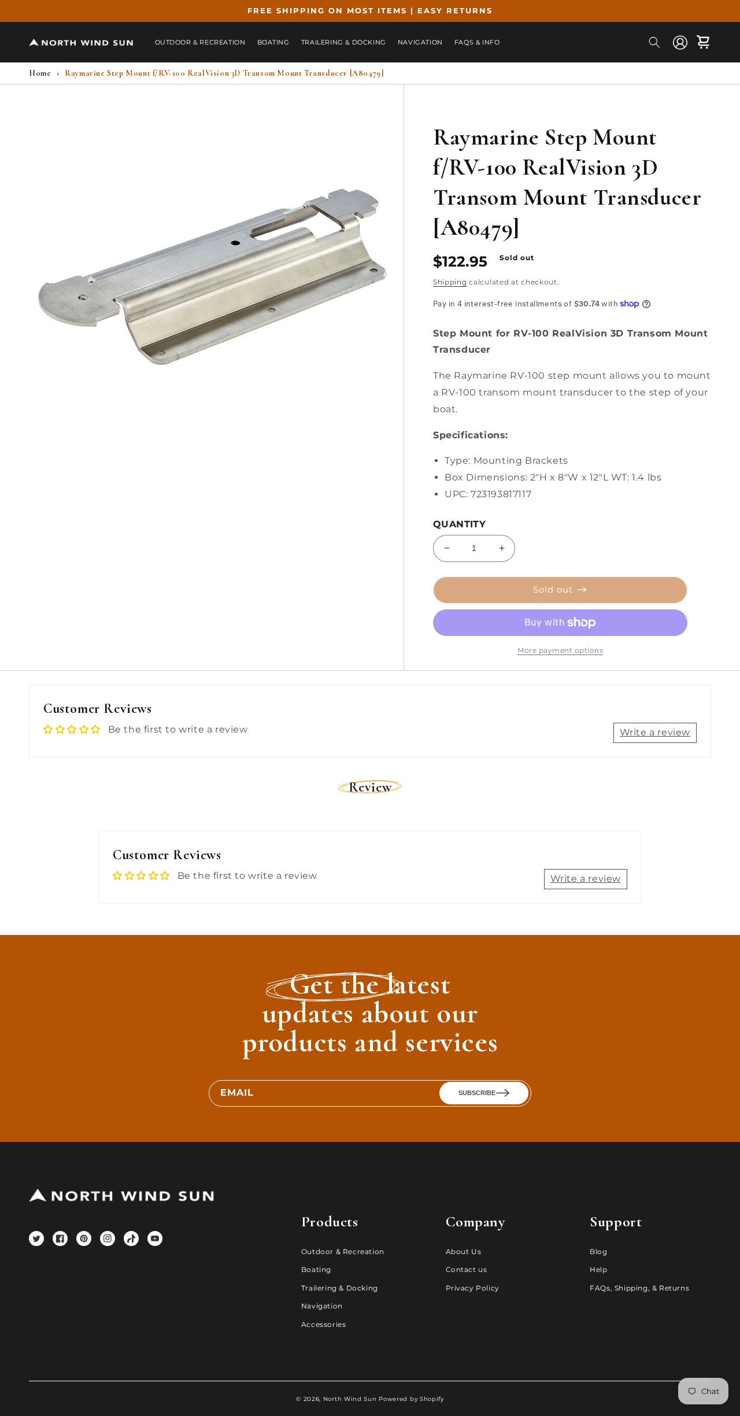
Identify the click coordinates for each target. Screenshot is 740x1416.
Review (370, 787)
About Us (464, 1251)
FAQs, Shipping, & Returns (639, 1288)
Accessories (323, 1324)
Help (598, 1269)
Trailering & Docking (339, 1288)
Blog (598, 1251)
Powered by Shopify (411, 1399)
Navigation (322, 1306)
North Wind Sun (350, 1399)
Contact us (466, 1269)
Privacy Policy (473, 1288)
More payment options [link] (560, 650)
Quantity (459, 524)
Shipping (450, 282)
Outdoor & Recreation (342, 1251)
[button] (654, 42)
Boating (316, 1269)
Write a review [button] (655, 732)
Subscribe (476, 1092)
